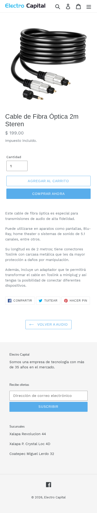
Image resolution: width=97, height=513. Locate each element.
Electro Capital (55, 497)
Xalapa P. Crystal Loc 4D (29, 444)
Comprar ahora (48, 194)
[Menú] (89, 6)
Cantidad (13, 157)
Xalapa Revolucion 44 (27, 434)
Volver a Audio (52, 324)
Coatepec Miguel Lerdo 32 (31, 454)
